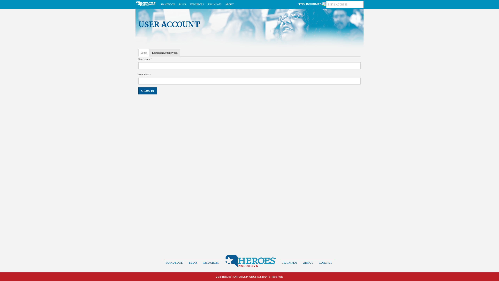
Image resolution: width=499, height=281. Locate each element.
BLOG (182, 4)
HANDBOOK (168, 4)
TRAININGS (214, 4)
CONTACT (325, 262)
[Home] (147, 4)
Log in (145, 54)
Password (144, 74)
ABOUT (229, 4)
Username (145, 59)
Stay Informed (310, 4)
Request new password (165, 52)
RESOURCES (197, 4)
